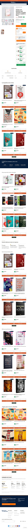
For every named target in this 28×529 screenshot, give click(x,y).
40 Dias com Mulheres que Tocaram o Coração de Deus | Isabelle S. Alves (23, 46)
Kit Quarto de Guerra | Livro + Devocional (18, 186)
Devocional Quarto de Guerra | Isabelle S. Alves (22, 50)
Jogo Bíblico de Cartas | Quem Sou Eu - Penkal (19, 124)
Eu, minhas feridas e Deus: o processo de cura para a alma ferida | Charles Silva (22, 58)
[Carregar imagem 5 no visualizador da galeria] (3, 23)
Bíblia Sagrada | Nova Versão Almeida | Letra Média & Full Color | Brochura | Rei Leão (8, 394)
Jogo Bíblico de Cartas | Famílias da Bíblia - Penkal (7, 463)
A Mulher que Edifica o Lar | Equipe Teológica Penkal (7, 148)
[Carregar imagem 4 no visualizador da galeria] (12, 20)
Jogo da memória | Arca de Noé (17, 463)
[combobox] (14, 4)
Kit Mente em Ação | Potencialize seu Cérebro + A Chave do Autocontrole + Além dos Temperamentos (20, 208)
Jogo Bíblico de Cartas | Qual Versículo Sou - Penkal (19, 421)
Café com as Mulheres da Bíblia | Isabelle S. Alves (19, 370)
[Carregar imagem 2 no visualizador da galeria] (6, 20)
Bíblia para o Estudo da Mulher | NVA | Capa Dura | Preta (7, 346)
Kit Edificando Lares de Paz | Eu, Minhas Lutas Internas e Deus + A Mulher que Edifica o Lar (8, 229)
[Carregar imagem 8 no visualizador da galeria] (12, 23)
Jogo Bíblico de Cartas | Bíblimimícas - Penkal (19, 442)
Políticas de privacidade (16, 513)
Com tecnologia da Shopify (17, 527)
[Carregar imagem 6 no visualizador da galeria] (6, 23)
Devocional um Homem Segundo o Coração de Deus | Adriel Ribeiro (7, 317)
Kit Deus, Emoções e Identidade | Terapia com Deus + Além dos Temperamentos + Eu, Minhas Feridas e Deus (7, 208)
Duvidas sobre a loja (16, 515)
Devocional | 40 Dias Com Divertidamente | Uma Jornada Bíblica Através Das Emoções (8, 293)
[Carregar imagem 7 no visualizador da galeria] (9, 23)
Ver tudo (14, 237)
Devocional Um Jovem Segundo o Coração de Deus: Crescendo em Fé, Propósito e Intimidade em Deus (19, 293)
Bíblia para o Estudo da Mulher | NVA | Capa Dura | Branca (20, 346)
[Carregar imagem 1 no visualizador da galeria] (3, 20)
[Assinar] (14, 521)
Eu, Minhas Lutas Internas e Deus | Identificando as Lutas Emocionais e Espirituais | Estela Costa (22, 54)
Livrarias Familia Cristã (12, 527)
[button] (1, 2)
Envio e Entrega (9, 515)
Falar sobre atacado (19, 40)
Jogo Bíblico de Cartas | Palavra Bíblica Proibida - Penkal (8, 442)
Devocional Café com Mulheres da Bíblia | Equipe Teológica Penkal (19, 148)
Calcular (24, 32)
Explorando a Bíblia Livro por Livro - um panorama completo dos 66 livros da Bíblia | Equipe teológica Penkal (7, 371)
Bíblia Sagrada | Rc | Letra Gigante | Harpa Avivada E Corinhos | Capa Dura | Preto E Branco (19, 394)
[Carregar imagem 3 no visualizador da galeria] (9, 20)
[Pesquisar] (26, 4)
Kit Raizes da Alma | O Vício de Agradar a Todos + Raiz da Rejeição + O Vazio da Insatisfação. (8, 187)
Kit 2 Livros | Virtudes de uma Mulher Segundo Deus (19, 228)
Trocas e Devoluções (10, 513)
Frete (16, 20)
